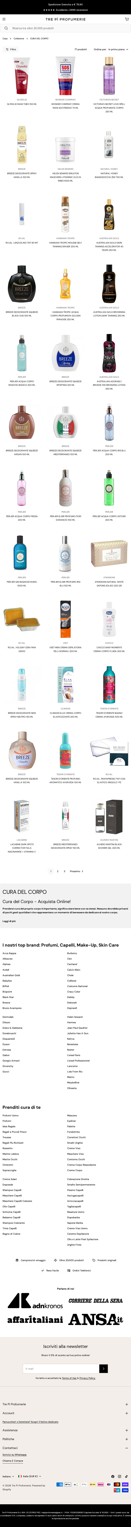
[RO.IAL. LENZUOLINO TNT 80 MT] (22, 214)
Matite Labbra (11, 1153)
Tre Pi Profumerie (21, 1485)
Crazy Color (73, 991)
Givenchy (8, 1066)
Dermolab (8, 1016)
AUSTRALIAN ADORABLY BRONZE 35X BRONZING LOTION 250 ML (109, 385)
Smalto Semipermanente (81, 1184)
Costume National (77, 986)
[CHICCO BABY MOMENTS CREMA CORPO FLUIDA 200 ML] (109, 619)
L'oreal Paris (73, 1055)
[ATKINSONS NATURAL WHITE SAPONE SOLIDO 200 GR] (109, 553)
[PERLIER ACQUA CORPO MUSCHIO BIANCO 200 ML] (22, 353)
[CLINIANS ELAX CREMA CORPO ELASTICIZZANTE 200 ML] (65, 684)
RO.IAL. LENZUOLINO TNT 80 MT (22, 242)
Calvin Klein (73, 969)
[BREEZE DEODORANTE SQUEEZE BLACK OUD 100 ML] (22, 284)
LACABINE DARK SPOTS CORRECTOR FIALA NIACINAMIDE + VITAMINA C (22, 848)
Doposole (8, 1184)
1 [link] (50, 871)
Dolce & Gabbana (12, 1027)
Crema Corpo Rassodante (81, 1164)
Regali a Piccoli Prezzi (15, 1131)
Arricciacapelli (75, 1201)
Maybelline (73, 1082)
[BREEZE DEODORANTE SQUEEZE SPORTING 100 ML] (65, 353)
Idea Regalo (9, 1126)
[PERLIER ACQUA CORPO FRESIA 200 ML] (22, 488)
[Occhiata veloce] (35, 65)
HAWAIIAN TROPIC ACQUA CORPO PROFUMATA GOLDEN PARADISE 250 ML (65, 316)
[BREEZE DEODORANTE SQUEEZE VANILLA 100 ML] (22, 750)
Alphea (6, 964)
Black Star (8, 997)
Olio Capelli (9, 1206)
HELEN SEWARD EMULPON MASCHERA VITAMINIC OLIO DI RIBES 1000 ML (65, 177)
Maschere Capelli (12, 1195)
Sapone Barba (75, 1222)
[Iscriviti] (103, 1368)
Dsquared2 (9, 1038)
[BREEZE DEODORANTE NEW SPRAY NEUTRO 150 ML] (22, 684)
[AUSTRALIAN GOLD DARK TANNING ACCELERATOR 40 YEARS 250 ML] (109, 214)
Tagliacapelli (74, 1206)
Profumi (7, 1120)
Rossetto (7, 1148)
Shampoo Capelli (12, 1190)
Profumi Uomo (10, 1115)
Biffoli (6, 986)
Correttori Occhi (76, 1137)
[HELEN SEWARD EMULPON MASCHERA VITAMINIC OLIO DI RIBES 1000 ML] (65, 145)
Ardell (6, 969)
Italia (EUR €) (30, 1476)
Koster (70, 1049)
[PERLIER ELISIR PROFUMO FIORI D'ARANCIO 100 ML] (65, 488)
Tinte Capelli (10, 1228)
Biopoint (7, 991)
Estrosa (7, 1049)
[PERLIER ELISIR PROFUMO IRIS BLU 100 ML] (65, 553)
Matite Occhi (10, 1159)
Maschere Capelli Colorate (17, 1201)
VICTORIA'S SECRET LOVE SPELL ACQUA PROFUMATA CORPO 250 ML (109, 108)
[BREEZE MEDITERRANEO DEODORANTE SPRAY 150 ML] (65, 816)
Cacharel (72, 964)
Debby (71, 997)
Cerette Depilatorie (78, 1233)
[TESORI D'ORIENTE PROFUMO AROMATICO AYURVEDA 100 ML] (65, 750)
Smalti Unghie (75, 1142)
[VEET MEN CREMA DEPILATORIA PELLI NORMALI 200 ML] (65, 619)
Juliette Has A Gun (77, 1033)
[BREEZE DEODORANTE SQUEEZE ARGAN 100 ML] (22, 422)
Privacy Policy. (87, 1378)
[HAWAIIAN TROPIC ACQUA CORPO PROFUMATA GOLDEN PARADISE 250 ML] (65, 284)
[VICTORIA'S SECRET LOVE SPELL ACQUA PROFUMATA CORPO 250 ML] (109, 76)
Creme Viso (73, 1148)
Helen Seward (75, 1016)
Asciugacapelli (75, 1195)
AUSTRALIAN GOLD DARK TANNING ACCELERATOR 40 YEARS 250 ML (109, 246)
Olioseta (72, 1088)
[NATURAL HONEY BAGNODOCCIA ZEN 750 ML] (109, 145)
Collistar (71, 980)
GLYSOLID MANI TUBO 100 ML (22, 104)
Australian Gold (11, 975)
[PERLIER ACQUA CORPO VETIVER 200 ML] (109, 488)
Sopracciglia (9, 1170)
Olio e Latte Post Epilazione (82, 1239)
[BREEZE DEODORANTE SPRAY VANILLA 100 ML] (22, 145)
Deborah (72, 1002)
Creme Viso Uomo (77, 1228)
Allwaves (7, 958)
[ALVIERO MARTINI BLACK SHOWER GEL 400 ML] (109, 816)
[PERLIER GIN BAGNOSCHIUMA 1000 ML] (22, 553)
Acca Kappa (9, 953)
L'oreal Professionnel (78, 1060)
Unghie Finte (74, 1244)
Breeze (6, 1002)
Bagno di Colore (11, 1233)
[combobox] (65, 28)
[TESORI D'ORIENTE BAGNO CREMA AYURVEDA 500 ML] (109, 684)
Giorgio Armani (11, 1060)
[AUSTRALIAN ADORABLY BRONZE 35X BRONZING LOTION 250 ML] (109, 353)
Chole (70, 975)
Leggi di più (9, 921)
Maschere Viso (75, 1153)
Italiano (7, 1476)
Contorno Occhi (76, 1159)
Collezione (19, 38)
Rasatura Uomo (75, 1211)
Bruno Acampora (12, 1008)
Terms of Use (69, 1378)
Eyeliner (71, 1120)
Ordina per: (100, 49)
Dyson (6, 1044)
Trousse (7, 1137)
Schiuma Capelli (12, 1211)
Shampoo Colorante (14, 1222)
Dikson (6, 1022)
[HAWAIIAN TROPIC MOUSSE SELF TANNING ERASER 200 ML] (65, 214)
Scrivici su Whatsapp (15, 1454)
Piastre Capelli (75, 1190)
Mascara (72, 1115)
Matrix (70, 1077)
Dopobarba (73, 1217)
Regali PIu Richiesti (13, 1142)
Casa (5, 38)
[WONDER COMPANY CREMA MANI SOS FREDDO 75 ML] (65, 76)
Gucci (6, 1071)
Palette (71, 1126)
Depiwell (72, 1008)
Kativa (70, 1038)
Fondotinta (73, 1131)
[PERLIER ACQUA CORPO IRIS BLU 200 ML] (109, 422)
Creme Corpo (74, 1170)
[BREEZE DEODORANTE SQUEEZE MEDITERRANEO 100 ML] (65, 422)
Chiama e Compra (13, 1460)
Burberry (72, 953)
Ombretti (8, 1164)
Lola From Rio (74, 1071)
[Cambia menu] (4, 19)
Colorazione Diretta (78, 1179)
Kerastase (72, 1044)
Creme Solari (10, 1179)
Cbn (69, 958)
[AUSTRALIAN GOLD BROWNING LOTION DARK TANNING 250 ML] (109, 284)
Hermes (71, 1022)
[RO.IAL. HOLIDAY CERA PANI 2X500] (22, 619)
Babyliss (7, 980)
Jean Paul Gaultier (77, 1027)
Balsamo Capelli (11, 1217)
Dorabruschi (9, 1033)
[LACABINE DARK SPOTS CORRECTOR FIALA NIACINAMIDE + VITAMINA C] (22, 816)
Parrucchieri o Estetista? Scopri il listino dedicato (30, 1421)
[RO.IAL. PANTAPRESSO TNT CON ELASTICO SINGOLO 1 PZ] (109, 750)
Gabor (6, 1055)
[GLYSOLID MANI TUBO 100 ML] (22, 76)
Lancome (72, 1066)
